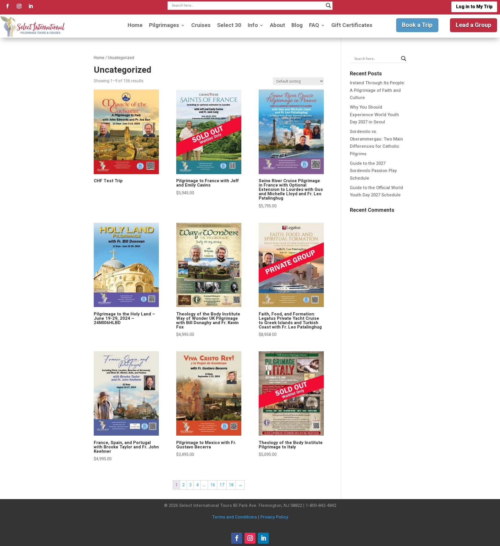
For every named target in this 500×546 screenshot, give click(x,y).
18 (231, 485)
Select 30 (229, 26)
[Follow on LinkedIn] (30, 6)
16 (212, 485)
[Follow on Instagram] (19, 6)
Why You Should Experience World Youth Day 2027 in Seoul (374, 114)
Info (253, 26)
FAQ (314, 26)
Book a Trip (417, 25)
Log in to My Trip (474, 6)
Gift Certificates (351, 26)
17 (222, 485)
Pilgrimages (164, 26)
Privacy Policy (274, 517)
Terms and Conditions (234, 517)
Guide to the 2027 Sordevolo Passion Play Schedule (373, 170)
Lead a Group (473, 25)
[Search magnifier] (328, 5)
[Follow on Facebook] (7, 6)
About (277, 26)
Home (135, 26)
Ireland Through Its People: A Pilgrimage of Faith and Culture (377, 90)
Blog (297, 26)
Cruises (201, 26)
